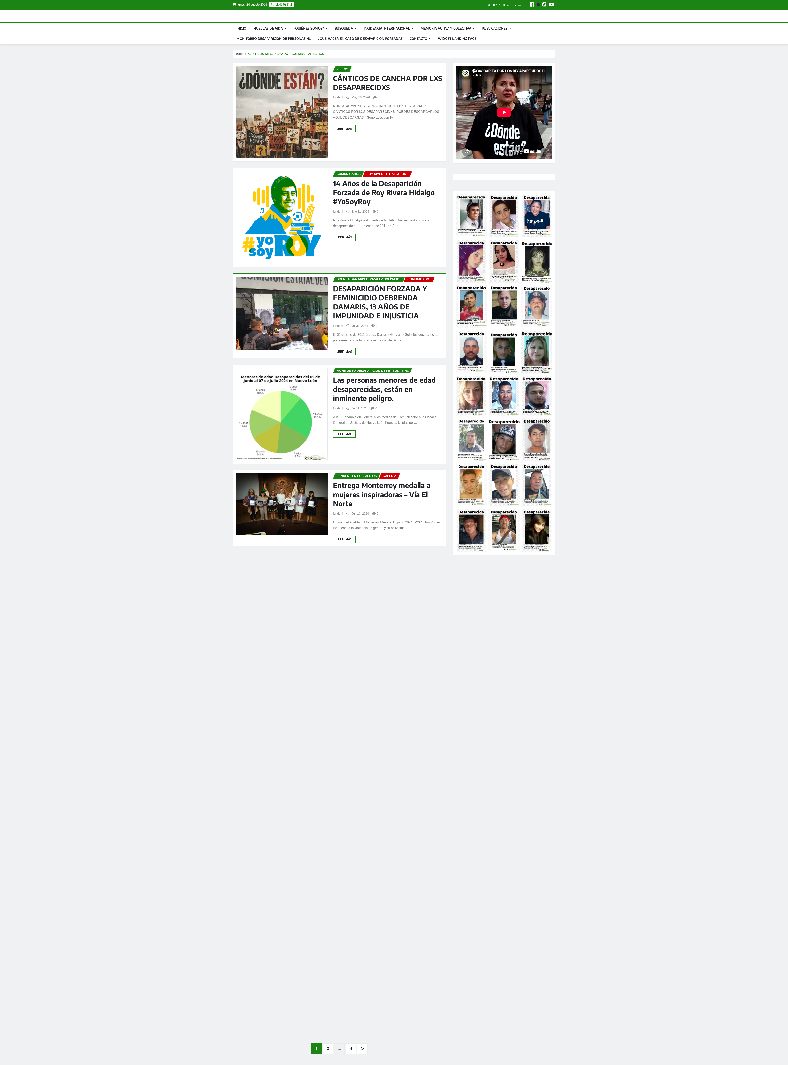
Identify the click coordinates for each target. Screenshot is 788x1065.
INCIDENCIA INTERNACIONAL (387, 28)
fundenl (338, 97)
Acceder (462, 571)
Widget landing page (457, 39)
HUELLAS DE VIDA (269, 28)
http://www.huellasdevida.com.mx (480, 692)
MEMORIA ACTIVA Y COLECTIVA (446, 28)
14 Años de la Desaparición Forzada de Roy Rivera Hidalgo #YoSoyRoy (384, 192)
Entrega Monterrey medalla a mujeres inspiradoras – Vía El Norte (382, 494)
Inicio (241, 28)
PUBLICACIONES (495, 28)
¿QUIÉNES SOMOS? (309, 28)
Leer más (344, 129)
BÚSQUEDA (344, 28)
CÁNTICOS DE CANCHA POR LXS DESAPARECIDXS (286, 53)
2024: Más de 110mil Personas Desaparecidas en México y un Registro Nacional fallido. (383, 582)
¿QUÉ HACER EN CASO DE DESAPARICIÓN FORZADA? (360, 39)
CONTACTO (419, 39)
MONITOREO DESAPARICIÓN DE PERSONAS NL (274, 39)
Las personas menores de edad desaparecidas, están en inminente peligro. (384, 389)
